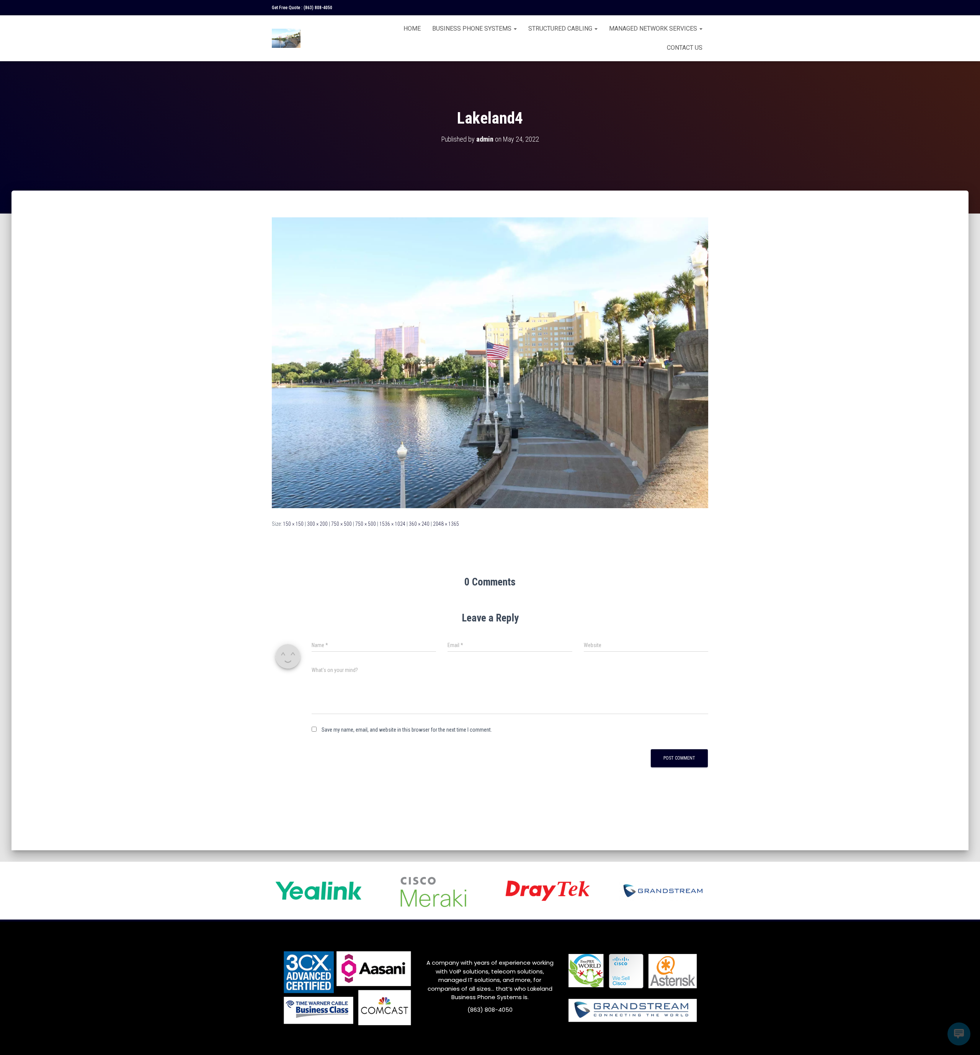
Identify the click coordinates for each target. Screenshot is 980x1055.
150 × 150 (293, 524)
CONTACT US (684, 47)
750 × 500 (341, 524)
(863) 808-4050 (318, 7)
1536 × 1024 (392, 524)
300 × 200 (317, 524)
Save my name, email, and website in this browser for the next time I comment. (407, 730)
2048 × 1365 (446, 524)
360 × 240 (419, 524)
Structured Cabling (561, 28)
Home (412, 28)
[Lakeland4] (490, 362)
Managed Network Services (654, 28)
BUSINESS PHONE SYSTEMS (472, 28)
